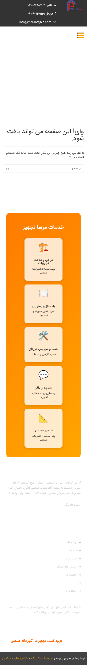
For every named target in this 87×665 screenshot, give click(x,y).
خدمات (73, 550)
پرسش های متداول (65, 566)
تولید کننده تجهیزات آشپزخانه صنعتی (36, 641)
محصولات (71, 574)
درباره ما (72, 542)
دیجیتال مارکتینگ (41, 658)
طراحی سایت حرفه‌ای (15, 658)
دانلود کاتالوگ (73, 504)
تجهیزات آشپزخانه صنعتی (62, 583)
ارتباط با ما (71, 591)
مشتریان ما (71, 558)
